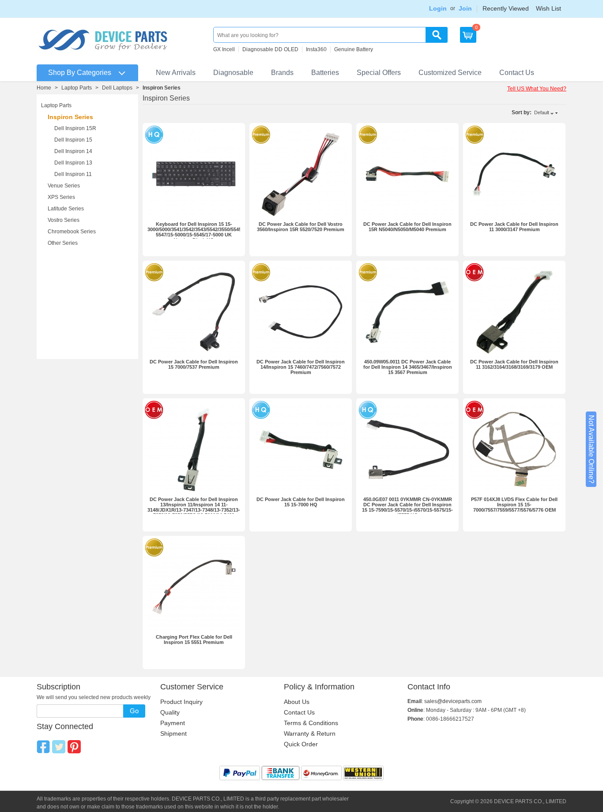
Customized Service (450, 72)
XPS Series (61, 197)
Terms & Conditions (311, 722)
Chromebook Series (72, 231)
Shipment (173, 733)
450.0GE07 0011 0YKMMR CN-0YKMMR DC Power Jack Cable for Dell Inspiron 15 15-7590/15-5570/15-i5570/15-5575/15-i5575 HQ (407, 507)
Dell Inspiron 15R (75, 128)
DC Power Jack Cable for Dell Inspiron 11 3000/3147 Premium (514, 226)
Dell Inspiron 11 (73, 174)
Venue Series (64, 186)
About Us (296, 701)
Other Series (63, 243)
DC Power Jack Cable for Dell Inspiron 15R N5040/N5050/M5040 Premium (407, 226)
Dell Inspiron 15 (73, 140)
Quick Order (301, 744)
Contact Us (516, 72)
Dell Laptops (117, 88)
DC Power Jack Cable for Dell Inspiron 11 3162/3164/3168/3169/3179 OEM (514, 364)
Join (465, 8)
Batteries (325, 72)
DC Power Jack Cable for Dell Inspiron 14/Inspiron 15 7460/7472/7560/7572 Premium (300, 367)
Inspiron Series (70, 116)
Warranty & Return (309, 733)
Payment (172, 722)
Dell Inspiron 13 (73, 163)
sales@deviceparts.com (453, 701)
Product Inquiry (181, 701)
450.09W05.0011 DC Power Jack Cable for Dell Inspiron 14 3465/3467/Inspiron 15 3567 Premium (407, 367)
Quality (170, 712)
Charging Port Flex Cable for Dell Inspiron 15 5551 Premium (194, 639)
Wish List (548, 8)
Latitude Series (66, 209)
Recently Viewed (505, 8)
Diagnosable (233, 72)
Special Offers (379, 72)
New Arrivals (176, 72)
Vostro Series (63, 220)
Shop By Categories (79, 72)
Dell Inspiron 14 (73, 151)
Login (438, 8)
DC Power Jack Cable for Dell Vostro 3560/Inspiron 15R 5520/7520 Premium (300, 226)
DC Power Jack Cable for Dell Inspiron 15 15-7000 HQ (300, 502)
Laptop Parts (76, 88)
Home (44, 88)
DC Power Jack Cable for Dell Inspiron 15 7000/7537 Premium (194, 364)
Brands (282, 72)
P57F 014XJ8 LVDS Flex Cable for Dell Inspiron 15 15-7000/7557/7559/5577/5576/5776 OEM (514, 505)
